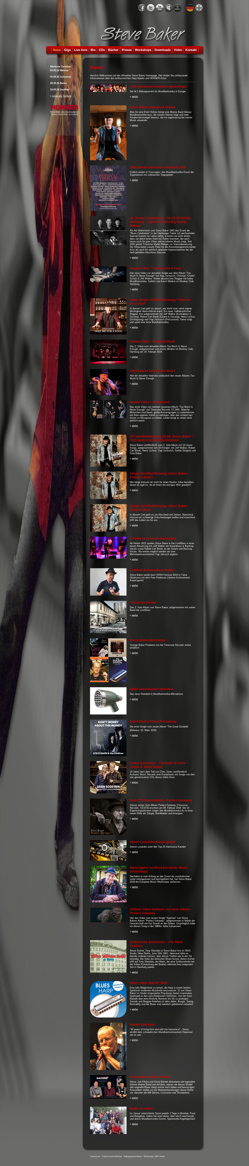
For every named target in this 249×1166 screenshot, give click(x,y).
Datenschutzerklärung (112, 1156)
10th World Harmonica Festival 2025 (158, 167)
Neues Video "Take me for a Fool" (156, 268)
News (57, 50)
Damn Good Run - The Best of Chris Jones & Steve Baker (158, 765)
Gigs (67, 50)
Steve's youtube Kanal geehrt (153, 842)
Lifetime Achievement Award (152, 570)
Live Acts (80, 50)
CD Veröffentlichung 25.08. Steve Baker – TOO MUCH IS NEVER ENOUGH (162, 438)
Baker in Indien (141, 1108)
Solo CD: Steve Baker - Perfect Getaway (161, 800)
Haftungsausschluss (133, 1156)
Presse (127, 50)
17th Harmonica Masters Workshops (158, 86)
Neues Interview (142, 1024)
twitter (151, 8)
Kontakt (191, 50)
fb (142, 8)
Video (178, 50)
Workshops (143, 50)
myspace (168, 8)
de (190, 8)
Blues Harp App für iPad (148, 983)
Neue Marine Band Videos (150, 1077)
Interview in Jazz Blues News (152, 371)
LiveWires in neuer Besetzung (153, 538)
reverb (177, 8)
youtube (160, 8)
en (199, 8)
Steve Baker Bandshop (148, 640)
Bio (93, 50)
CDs (102, 50)
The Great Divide (143, 602)
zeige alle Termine (61, 96)
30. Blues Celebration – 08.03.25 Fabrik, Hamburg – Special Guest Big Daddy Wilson (160, 222)
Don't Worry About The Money (153, 721)
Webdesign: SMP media (154, 1156)
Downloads (163, 50)
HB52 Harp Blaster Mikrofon (151, 689)
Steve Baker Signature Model (152, 107)
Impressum (95, 1156)
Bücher (113, 50)
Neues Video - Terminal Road (152, 341)
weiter (135, 96)
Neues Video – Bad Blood (150, 402)
